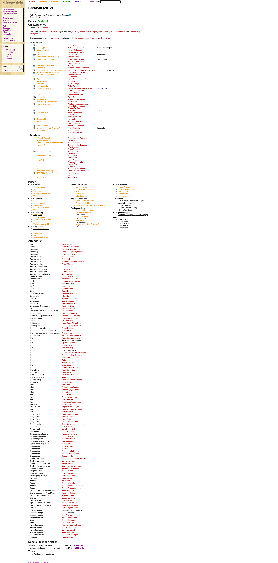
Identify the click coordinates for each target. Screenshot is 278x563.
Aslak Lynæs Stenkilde (71, 518)
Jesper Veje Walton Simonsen (74, 353)
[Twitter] (9, 54)
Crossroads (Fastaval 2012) (48, 57)
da (4, 71)
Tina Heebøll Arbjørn (70, 535)
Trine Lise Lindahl (75, 113)
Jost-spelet (7, 34)
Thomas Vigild (106, 38)
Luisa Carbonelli (68, 530)
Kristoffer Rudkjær (75, 132)
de (7, 71)
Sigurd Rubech (74, 166)
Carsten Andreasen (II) (71, 281)
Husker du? (41, 84)
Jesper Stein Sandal (76, 93)
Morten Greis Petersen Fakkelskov (81, 70)
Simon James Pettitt (70, 313)
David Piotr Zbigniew (76, 52)
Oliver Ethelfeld (68, 400)
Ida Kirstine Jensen (69, 520)
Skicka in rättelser (10, 14)
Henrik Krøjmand (68, 308)
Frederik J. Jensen (69, 375)
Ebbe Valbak (67, 478)
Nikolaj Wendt (73, 140)
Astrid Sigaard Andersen (71, 335)
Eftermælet (41, 68)
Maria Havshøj (68, 395)
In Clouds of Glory (44, 151)
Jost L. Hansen (68, 473)
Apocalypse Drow (44, 48)
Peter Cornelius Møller (77, 90)
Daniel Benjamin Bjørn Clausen (80, 88)
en (11, 71)
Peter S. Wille (73, 158)
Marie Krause (73, 156)
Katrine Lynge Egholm (71, 390)
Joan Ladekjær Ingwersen (72, 252)
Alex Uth (71, 110)
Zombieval (41, 130)
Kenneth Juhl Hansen (70, 247)
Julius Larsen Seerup (70, 387)
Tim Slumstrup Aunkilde (77, 61)
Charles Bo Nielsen (69, 503)
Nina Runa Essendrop (77, 126)
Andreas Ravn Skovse (71, 279)
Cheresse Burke (68, 439)
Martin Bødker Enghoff (77, 169)
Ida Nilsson (72, 77)
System (78, 2)
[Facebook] (10, 50)
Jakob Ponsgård (68, 328)
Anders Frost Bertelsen (51, 32)
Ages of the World (44, 140)
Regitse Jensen (68, 363)
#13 (62, 548)
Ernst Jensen (67, 244)
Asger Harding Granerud (77, 138)
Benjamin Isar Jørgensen (78, 104)
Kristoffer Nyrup (68, 306)
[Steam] (9, 57)
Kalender (6, 28)
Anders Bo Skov (74, 108)
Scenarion (43, 2)
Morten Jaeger (73, 84)
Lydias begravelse (44, 88)
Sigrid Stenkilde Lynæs (71, 407)
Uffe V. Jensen (67, 427)
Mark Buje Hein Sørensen (72, 355)
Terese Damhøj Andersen (72, 488)
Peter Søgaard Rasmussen (72, 508)
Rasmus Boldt (67, 289)
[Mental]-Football (43, 138)
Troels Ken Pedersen (76, 99)
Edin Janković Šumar (70, 505)
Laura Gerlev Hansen (70, 392)
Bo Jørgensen (53, 38)
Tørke (39, 121)
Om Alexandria (8, 10)
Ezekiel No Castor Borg (71, 249)
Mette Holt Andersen (70, 397)
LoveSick (40, 160)
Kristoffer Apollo (74, 128)
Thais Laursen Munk (70, 422)
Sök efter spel (8, 18)
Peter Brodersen (68, 476)
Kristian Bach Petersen (77, 48)
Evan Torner (73, 97)
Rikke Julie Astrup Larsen (72, 402)
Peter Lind (66, 360)
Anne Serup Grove (69, 370)
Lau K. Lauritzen (68, 301)
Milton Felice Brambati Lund (79, 106)
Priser (5, 32)
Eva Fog (71, 66)
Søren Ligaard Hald (70, 303)
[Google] (9, 52)
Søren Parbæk (68, 537)
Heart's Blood (42, 82)
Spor (39, 110)
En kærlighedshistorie (45, 75)
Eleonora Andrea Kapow (71, 294)
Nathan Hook (73, 82)
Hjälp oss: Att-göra (10, 12)
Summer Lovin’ (43, 113)
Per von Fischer (74, 57)
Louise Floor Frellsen (118, 32)
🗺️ (70, 15)
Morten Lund (73, 175)
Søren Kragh (67, 291)
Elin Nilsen (72, 115)
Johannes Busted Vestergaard (74, 459)
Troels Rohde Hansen (70, 368)
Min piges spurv (43, 99)
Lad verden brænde (45, 86)
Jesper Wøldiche (68, 483)
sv (17, 71)
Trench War (41, 178)
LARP (99, 59)
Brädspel (54, 2)
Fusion (99, 110)
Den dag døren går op (45, 66)
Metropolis (41, 97)
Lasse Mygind (67, 331)
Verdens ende (42, 126)
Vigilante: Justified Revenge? (48, 128)
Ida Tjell (75, 32)
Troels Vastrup (77, 38)
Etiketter (6, 20)
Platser (5, 26)
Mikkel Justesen (68, 254)
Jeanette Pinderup (69, 259)
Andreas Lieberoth (75, 162)
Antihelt (40, 45)
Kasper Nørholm (68, 417)
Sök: (98, 2)
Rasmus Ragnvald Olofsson (73, 262)
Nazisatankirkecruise (45, 104)
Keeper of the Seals (44, 156)
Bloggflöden (7, 30)
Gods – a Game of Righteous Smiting (51, 143)
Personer (31, 2)
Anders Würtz (67, 464)
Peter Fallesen (73, 86)
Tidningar (90, 2)
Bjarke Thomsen (68, 343)
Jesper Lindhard (68, 498)
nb (14, 71)
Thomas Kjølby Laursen (77, 145)
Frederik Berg (67, 446)
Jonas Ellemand (74, 75)
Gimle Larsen (73, 153)
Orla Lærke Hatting (69, 523)
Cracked (40, 55)
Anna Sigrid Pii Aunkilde (77, 59)
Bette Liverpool (43, 50)
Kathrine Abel (67, 412)
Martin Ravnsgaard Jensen (72, 486)
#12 (62, 545)
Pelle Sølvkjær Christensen (78, 171)
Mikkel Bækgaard (75, 50)
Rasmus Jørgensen (69, 299)
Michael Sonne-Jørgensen (78, 68)
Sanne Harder (103, 32)
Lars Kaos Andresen (70, 528)
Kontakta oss (8, 38)
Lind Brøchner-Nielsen (71, 515)
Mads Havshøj (73, 173)
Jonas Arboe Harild (75, 95)
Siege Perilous (43, 169)
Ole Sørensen (67, 500)
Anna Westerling (74, 117)
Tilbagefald (41, 119)
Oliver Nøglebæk (74, 63)
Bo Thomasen (42, 28)
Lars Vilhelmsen (68, 461)
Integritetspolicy (9, 40)
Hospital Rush (42, 145)
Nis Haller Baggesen (70, 318)
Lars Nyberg (67, 382)
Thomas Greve (74, 151)
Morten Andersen (90, 38)
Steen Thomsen (74, 149)
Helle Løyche (67, 444)
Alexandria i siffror (10, 22)
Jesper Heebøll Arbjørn (88, 32)
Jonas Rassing (68, 432)
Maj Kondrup (67, 333)
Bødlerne (40, 52)
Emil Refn (66, 385)
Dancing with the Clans (46, 59)
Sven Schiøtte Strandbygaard (73, 424)
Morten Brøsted (74, 178)
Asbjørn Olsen (73, 55)
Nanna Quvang (74, 164)
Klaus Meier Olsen (75, 102)
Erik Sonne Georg (69, 441)
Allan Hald (66, 481)
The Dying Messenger (45, 171)
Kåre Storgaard (74, 147)
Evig (38, 79)
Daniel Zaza (67, 345)
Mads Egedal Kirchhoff (77, 79)
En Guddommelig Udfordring (48, 73)
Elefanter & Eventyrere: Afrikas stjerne (51, 70)
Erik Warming (67, 348)
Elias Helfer (72, 45)
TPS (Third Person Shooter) (48, 173)
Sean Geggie (67, 365)
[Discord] (9, 59)
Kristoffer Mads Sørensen (72, 380)
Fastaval (43, 21)
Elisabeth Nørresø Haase (72, 409)
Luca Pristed (67, 404)
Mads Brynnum (74, 130)
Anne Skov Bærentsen (71, 338)
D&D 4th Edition (103, 88)
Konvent (66, 2)
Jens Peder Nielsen (70, 429)
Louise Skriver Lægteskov (72, 466)
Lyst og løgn (41, 95)
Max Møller (72, 119)
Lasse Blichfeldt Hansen (77, 73)
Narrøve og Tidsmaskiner (47, 102)
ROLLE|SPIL (79, 545)
